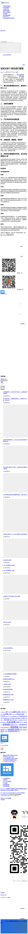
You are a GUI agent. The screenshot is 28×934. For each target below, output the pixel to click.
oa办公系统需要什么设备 (9, 565)
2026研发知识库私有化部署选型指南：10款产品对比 (15, 494)
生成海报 (22, 323)
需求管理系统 (7, 727)
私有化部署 (13, 722)
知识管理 (5, 13)
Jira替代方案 (6, 9)
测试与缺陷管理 (6, 15)
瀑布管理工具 (9, 720)
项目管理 (21, 74)
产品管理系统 (15, 716)
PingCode (3, 788)
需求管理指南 (6, 784)
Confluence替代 (6, 712)
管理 (21, 722)
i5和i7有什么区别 (7, 622)
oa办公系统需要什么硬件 (9, 570)
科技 (17, 72)
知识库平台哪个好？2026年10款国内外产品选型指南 (15, 534)
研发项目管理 (6, 7)
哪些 (19, 718)
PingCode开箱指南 (7, 781)
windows (8, 716)
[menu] (1, 1)
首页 (7, 54)
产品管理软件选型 (7, 718)
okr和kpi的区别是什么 (8, 648)
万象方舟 (16, 790)
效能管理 (21, 788)
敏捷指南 (5, 779)
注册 (4, 30)
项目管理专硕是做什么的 (9, 679)
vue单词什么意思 (7, 684)
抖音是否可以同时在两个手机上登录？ (12, 596)
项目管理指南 (6, 786)
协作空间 (4, 790)
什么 (14, 718)
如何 (24, 718)
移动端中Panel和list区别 (8, 756)
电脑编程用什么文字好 (8, 699)
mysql (14, 714)
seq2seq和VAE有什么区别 (9, 761)
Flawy (2, 72)
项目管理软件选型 (14, 731)
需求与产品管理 (6, 12)
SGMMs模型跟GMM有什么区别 (10, 758)
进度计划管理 (6, 10)
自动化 (7, 790)
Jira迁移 (7, 714)
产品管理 (12, 788)
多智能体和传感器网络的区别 (10, 760)
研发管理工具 (22, 720)
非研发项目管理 (6, 6)
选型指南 (8, 724)
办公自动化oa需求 (7, 560)
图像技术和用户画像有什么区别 (10, 755)
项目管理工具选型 (15, 729)
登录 (2, 30)
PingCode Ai (5, 16)
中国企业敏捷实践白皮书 (9, 18)
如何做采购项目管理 (8, 689)
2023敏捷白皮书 (6, 778)
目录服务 (12, 790)
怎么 (2, 720)
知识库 (16, 720)
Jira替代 (16, 712)
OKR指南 (5, 783)
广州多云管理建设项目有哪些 (10, 673)
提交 (2, 382)
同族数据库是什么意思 (8, 694)
